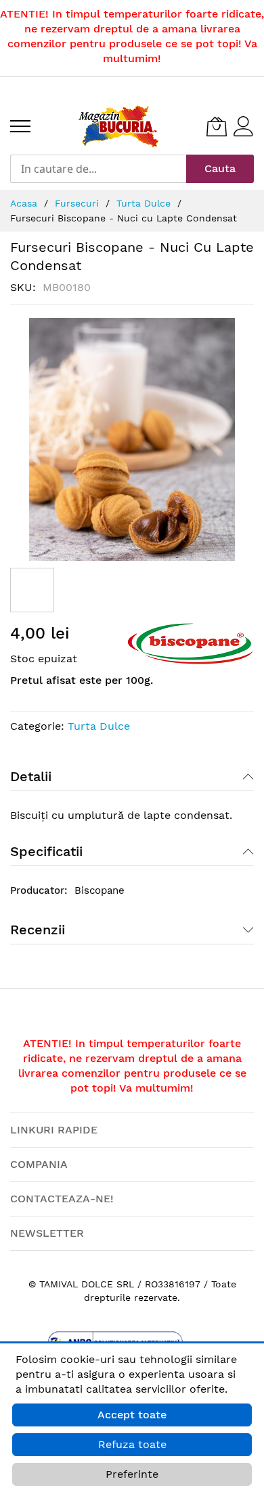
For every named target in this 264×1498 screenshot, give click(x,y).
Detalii (30, 776)
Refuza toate (132, 1444)
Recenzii (37, 929)
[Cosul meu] (216, 126)
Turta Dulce (99, 726)
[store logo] (118, 126)
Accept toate (132, 1414)
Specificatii (46, 851)
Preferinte (132, 1474)
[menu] (20, 126)
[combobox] (98, 169)
